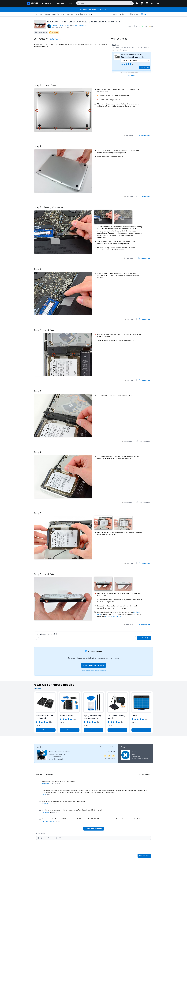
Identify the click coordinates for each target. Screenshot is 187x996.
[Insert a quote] (51, 838)
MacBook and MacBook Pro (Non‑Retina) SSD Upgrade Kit (132, 56)
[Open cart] (147, 3)
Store (70, 3)
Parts (115, 14)
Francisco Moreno (48, 821)
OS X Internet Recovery (113, 616)
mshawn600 (46, 812)
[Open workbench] (137, 3)
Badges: (111, 751)
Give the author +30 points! (94, 665)
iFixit (134, 752)
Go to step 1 (54, 39)
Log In (159, 3)
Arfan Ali (45, 803)
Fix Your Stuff (46, 3)
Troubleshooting (132, 14)
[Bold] (38, 838)
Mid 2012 (89, 14)
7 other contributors (79, 25)
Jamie (44, 795)
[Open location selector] (142, 3)
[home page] (32, 3)
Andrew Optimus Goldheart (61, 25)
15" (64, 14)
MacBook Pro (56, 14)
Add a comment (143, 144)
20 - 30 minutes (42, 32)
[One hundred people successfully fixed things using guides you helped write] (105, 755)
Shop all (37, 688)
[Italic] (41, 838)
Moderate (55, 32)
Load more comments (94, 829)
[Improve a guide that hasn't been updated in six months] (113, 755)
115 (139, 26)
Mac (41, 14)
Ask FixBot (129, 135)
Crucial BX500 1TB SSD (129, 73)
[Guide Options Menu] (150, 14)
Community (60, 3)
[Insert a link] (48, 838)
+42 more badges (110, 758)
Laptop (47, 14)
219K (131, 26)
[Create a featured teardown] (109, 755)
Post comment (144, 856)
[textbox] (93, 846)
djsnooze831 (46, 784)
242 (145, 26)
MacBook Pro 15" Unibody (75, 14)
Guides (122, 14)
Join (152, 3)
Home (36, 14)
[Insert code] (45, 838)
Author (40, 747)
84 (152, 26)
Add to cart (144, 68)
